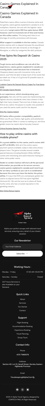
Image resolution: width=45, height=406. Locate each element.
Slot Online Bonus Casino (10, 191)
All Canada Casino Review (10, 90)
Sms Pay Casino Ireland (9, 112)
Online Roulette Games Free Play (13, 128)
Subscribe (20, 253)
